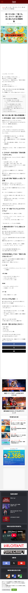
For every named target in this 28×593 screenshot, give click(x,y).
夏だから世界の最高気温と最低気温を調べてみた (18, 429)
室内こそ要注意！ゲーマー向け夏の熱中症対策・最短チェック (18, 435)
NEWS (12, 427)
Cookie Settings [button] (6, 589)
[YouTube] (21, 563)
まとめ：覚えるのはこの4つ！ (10, 111)
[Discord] (6, 563)
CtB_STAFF (14, 23)
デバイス (16, 440)
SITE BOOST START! (15, 517)
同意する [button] (14, 589)
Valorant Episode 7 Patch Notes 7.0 (16, 511)
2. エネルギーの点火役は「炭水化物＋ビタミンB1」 (14, 102)
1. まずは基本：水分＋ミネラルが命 (12, 100)
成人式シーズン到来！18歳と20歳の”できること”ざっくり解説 (18, 423)
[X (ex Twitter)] (14, 563)
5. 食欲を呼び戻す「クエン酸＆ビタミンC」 (14, 106)
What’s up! (12, 498)
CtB (11, 420)
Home (3, 7)
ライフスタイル (21, 420)
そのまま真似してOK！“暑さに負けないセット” (14, 108)
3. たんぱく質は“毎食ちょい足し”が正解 (13, 104)
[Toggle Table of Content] (22, 96)
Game (12, 440)
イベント (15, 420)
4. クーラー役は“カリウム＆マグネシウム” (13, 105)
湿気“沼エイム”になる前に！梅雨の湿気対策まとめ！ (18, 442)
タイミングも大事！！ (8, 110)
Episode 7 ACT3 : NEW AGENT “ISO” (15, 505)
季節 (15, 427)
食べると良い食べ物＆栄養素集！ (11, 98)
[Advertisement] (14, 59)
